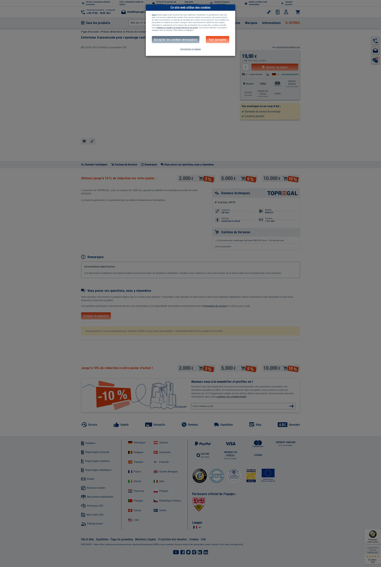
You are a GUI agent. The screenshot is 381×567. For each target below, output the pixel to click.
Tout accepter (217, 39)
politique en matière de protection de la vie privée (177, 28)
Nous (154, 15)
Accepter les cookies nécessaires (175, 39)
